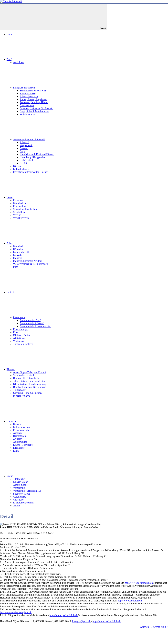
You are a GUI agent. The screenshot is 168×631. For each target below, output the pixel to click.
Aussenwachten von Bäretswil (29, 139)
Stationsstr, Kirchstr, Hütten (34, 102)
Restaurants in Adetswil (32, 323)
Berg (22, 151)
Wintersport (19, 341)
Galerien (144, 626)
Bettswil (24, 148)
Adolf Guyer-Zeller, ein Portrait (29, 372)
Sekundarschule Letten (25, 209)
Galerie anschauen (22, 427)
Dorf (9, 59)
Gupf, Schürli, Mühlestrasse (34, 111)
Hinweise (11, 421)
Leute (9, 197)
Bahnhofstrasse (27, 93)
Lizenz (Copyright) (23, 444)
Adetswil (24, 142)
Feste (16, 332)
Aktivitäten (19, 338)
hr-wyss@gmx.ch (81, 621)
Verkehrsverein (21, 218)
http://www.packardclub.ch (139, 582)
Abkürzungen (20, 441)
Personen (18, 200)
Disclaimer (18, 447)
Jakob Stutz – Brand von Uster (29, 381)
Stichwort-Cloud (21, 493)
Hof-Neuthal (26, 160)
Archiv (16, 505)
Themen (11, 369)
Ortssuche (18, 499)
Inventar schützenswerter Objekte (30, 172)
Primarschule (20, 206)
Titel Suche (19, 479)
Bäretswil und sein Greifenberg (29, 387)
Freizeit (10, 292)
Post (15, 266)
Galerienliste (19, 496)
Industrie (17, 258)
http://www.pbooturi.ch (130, 600)
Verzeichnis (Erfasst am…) (27, 490)
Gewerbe (18, 255)
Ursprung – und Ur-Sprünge (27, 393)
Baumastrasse (27, 105)
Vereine (17, 215)
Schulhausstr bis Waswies (33, 90)
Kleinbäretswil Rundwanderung (29, 384)
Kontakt (17, 424)
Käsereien (18, 249)
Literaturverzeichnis (23, 502)
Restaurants (19, 317)
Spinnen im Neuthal (23, 375)
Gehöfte (24, 163)
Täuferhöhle (19, 390)
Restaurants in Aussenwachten (35, 326)
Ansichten (18, 62)
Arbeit (10, 243)
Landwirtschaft (21, 252)
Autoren (17, 433)
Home (10, 34)
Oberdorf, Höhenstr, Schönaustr (36, 108)
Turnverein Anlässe (23, 344)
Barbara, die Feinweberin (26, 378)
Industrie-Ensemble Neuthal (27, 261)
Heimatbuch (19, 436)
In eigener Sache (21, 395)
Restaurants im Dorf (30, 320)
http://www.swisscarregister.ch (16, 612)
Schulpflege (19, 212)
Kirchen (17, 166)
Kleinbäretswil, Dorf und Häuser (37, 154)
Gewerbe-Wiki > (159, 626)
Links (16, 450)
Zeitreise (17, 438)
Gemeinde (18, 246)
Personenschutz (21, 430)
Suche (10, 476)
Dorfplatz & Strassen (24, 87)
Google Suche (20, 481)
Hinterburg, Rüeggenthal (32, 157)
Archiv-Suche (20, 484)
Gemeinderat (19, 203)
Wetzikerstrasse (28, 114)
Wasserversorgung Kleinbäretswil (30, 263)
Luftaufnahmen (21, 169)
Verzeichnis (19, 487)
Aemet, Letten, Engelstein (33, 99)
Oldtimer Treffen (22, 335)
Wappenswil (26, 145)
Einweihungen (20, 329)
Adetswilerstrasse (29, 96)
